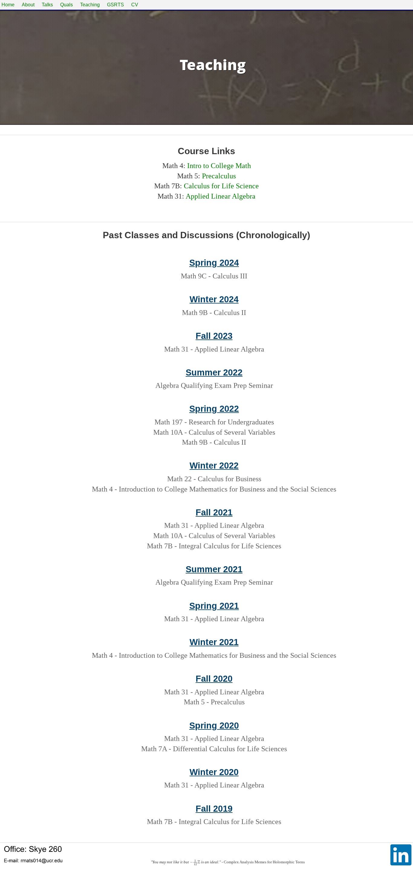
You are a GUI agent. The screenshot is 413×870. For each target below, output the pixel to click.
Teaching (90, 4)
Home (8, 4)
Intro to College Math (219, 166)
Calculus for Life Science (221, 186)
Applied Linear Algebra (220, 196)
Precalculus (219, 176)
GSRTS (115, 4)
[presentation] (195, 862)
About (28, 4)
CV (134, 4)
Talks (47, 4)
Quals (66, 4)
